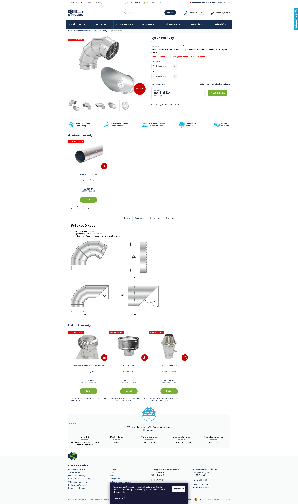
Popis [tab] (127, 218)
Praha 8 (205, 2)
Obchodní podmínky (76, 476)
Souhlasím (179, 489)
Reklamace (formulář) (77, 485)
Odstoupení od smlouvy (78, 482)
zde (123, 492)
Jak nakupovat (74, 473)
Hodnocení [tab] (155, 218)
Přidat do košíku (218, 93)
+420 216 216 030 (200, 485)
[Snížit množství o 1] (205, 94)
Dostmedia (226, 499)
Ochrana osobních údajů (120, 482)
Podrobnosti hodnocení (182, 46)
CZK (201, 13)
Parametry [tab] (140, 218)
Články (112, 473)
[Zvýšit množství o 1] (205, 91)
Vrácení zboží (86, 3)
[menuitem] (78, 24)
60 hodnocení (149, 430)
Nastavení (119, 498)
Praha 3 (213, 2)
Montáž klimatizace (76, 469)
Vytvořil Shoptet (214, 499)
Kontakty (98, 3)
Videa (112, 476)
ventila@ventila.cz (201, 487)
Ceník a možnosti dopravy (79, 479)
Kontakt (113, 469)
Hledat (170, 12)
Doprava (73, 3)
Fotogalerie (115, 479)
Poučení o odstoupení (77, 488)
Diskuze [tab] (170, 218)
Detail (88, 200)
